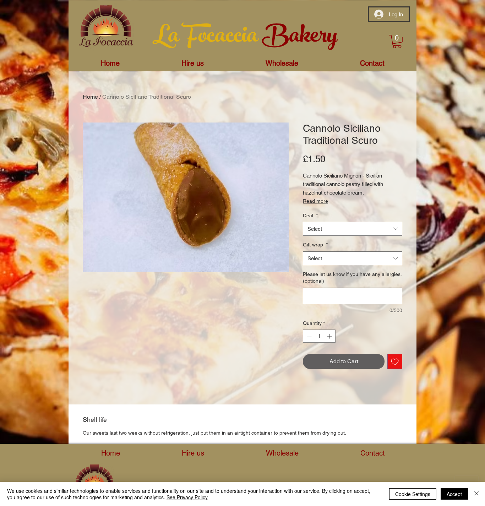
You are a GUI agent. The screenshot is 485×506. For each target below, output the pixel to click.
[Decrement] (308, 336)
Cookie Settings (412, 493)
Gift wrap (315, 244)
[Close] (476, 494)
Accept (454, 493)
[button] (397, 41)
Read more (315, 201)
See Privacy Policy (187, 497)
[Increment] (330, 336)
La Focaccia (207, 38)
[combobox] (352, 229)
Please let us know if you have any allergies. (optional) (352, 277)
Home (90, 96)
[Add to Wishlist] (394, 361)
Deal (310, 215)
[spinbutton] (319, 336)
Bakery (299, 38)
